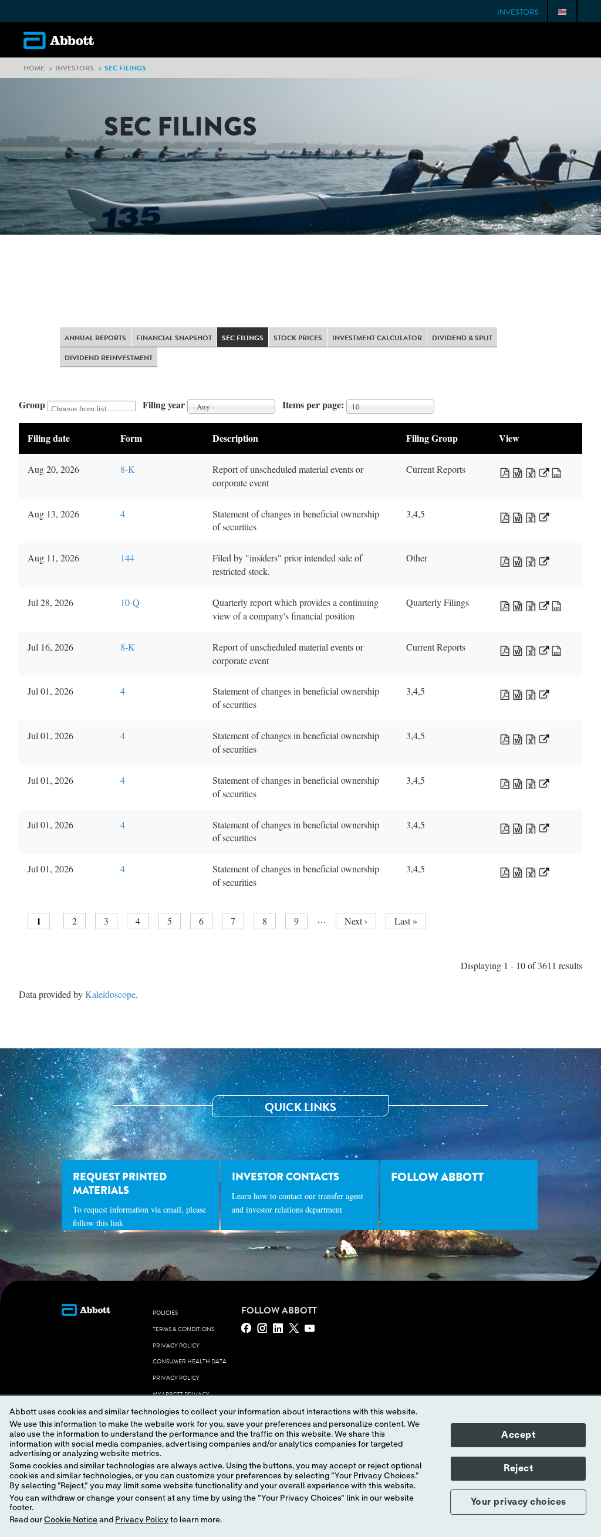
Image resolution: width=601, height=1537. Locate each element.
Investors (518, 12)
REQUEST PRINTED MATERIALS (139, 1198)
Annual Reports (95, 338)
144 (127, 557)
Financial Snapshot (174, 338)
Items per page (311, 404)
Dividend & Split (462, 338)
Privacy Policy (176, 1346)
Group (32, 404)
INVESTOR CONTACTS (297, 1192)
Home (34, 68)
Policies (165, 1313)
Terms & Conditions (183, 1329)
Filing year (164, 404)
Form (131, 438)
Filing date (49, 438)
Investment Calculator (377, 338)
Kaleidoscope (110, 994)
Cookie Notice (70, 1520)
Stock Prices (298, 338)
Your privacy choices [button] (518, 1501)
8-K (127, 469)
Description (235, 438)
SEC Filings (243, 338)
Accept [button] (518, 1435)
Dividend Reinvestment (109, 358)
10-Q (130, 602)
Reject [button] (518, 1468)
